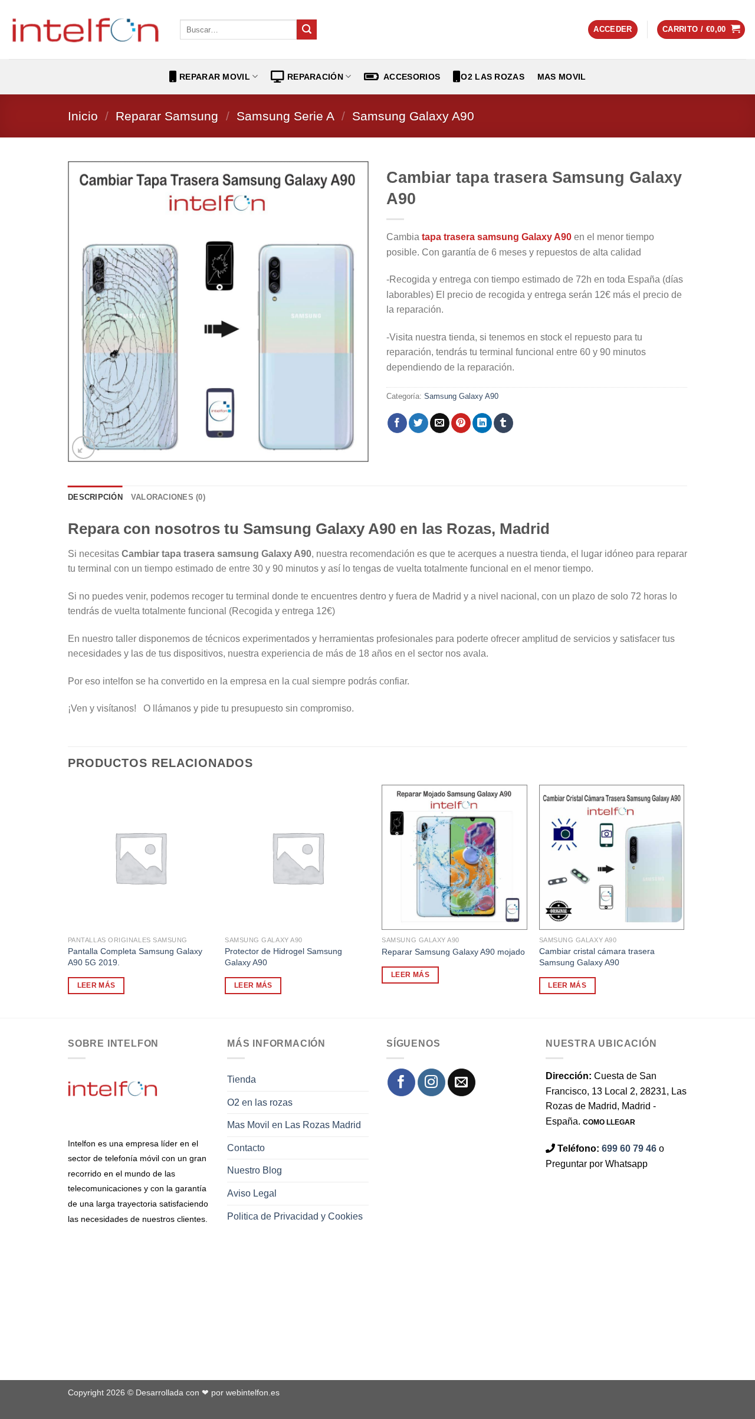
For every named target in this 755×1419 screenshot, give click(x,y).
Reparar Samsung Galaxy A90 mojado (453, 951)
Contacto (246, 1148)
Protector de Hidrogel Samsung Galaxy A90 (283, 956)
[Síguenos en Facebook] (401, 1082)
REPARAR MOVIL (213, 76)
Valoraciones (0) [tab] (168, 497)
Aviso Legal (252, 1193)
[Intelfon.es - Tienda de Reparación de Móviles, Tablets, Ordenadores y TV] (85, 29)
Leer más (96, 985)
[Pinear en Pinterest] (461, 423)
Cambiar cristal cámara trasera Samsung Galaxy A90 (597, 956)
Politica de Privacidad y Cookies (295, 1216)
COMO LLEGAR (609, 1122)
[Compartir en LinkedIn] (482, 423)
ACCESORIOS (409, 76)
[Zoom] (83, 447)
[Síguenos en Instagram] (431, 1082)
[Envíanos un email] (461, 1082)
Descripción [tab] (95, 497)
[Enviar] (307, 29)
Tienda (241, 1079)
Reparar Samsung (167, 116)
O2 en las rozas (260, 1102)
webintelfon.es (253, 1392)
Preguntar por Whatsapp (597, 1164)
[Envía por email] (439, 423)
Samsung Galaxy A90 (413, 116)
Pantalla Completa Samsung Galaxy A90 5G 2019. (135, 956)
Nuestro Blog (254, 1170)
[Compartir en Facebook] (397, 423)
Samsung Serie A (285, 116)
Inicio (83, 116)
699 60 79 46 (629, 1148)
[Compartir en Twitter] (418, 423)
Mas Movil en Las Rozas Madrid (294, 1125)
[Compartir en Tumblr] (503, 423)
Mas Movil (561, 76)
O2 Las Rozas (492, 76)
